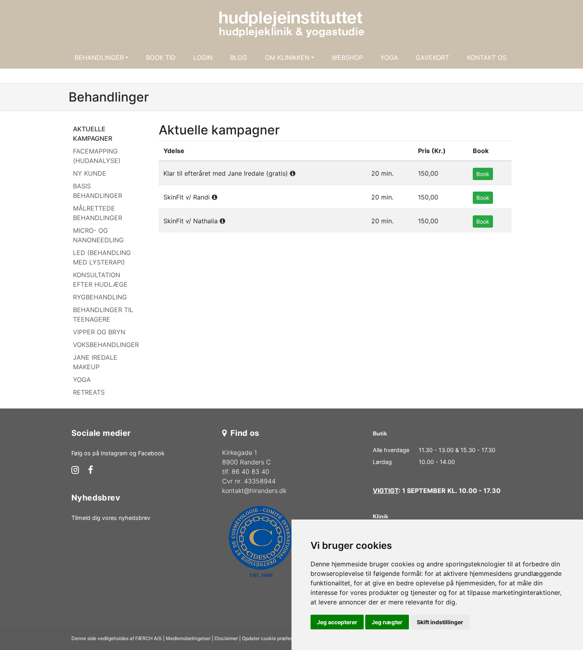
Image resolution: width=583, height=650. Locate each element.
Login (203, 57)
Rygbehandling (100, 297)
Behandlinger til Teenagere (103, 314)
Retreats (89, 392)
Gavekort (432, 57)
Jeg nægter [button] (387, 622)
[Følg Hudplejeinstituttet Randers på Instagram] (75, 471)
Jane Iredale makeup (95, 362)
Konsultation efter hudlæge (100, 279)
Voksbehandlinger (106, 345)
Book (482, 174)
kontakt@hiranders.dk (254, 491)
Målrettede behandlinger (97, 213)
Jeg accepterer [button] (337, 622)
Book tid (161, 57)
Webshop (347, 57)
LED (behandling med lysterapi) (102, 257)
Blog (238, 57)
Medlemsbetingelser (188, 638)
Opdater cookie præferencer (273, 638)
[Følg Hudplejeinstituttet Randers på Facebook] (90, 471)
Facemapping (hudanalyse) (97, 156)
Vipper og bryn (99, 332)
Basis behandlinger (97, 190)
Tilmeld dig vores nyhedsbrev (110, 517)
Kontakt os (486, 57)
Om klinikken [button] (287, 57)
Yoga (389, 57)
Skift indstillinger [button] (440, 622)
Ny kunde (89, 173)
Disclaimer (226, 638)
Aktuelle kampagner (92, 133)
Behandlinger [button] (99, 57)
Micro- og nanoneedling (98, 235)
